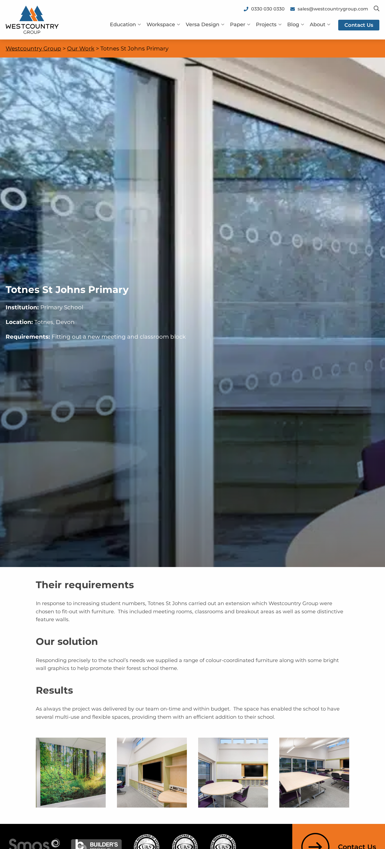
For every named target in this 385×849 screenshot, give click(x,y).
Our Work (80, 48)
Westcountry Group (33, 48)
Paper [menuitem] (237, 24)
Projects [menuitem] (266, 24)
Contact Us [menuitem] (358, 25)
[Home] (32, 19)
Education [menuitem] (123, 24)
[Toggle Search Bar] (376, 9)
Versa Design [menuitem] (202, 24)
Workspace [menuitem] (161, 24)
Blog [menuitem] (293, 24)
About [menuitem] (317, 24)
